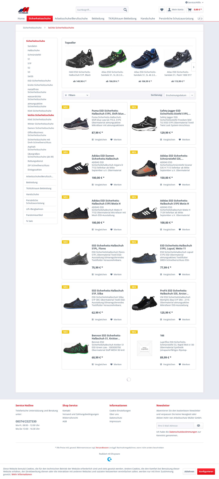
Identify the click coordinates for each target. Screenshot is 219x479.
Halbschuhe (34, 50)
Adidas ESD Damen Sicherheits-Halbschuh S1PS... (105, 157)
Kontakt (66, 410)
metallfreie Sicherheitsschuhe (37, 91)
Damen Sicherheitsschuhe (41, 128)
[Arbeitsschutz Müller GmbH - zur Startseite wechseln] (23, 10)
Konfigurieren (206, 471)
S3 (29, 72)
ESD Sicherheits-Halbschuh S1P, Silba (108, 292)
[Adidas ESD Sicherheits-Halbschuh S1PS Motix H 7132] (76, 213)
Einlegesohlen (35, 169)
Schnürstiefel (34, 54)
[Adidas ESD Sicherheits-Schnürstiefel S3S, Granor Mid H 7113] (144, 168)
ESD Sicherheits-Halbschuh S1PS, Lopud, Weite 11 (176, 247)
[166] (144, 348)
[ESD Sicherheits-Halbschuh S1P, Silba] (76, 303)
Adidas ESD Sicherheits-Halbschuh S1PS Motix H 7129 (174, 202)
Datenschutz (116, 417)
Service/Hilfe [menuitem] (194, 2)
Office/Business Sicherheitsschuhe (37, 134)
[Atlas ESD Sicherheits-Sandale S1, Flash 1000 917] (178, 58)
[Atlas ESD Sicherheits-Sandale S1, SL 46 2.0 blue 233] (145, 58)
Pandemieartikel (34, 215)
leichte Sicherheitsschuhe (41, 115)
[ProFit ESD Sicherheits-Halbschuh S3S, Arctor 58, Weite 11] (144, 303)
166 (162, 335)
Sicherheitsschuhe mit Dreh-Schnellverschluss (39, 141)
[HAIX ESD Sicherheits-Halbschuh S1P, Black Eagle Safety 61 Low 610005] (80, 58)
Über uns (114, 414)
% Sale (29, 221)
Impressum (115, 421)
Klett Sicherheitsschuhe (39, 110)
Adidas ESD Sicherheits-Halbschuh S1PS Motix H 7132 (106, 202)
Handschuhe (32, 194)
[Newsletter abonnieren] (198, 426)
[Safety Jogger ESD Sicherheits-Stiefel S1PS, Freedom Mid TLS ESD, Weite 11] (144, 123)
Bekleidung (32, 182)
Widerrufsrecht (70, 417)
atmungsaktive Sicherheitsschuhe (37, 105)
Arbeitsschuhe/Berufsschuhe (40, 176)
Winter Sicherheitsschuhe (40, 123)
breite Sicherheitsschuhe (40, 85)
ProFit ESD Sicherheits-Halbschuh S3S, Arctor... (174, 292)
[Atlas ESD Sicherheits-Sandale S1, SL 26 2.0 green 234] (112, 58)
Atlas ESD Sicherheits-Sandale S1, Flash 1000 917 (177, 73)
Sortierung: (156, 95)
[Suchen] (125, 10)
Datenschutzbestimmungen (183, 431)
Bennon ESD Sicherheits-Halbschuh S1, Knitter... (106, 337)
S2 (29, 67)
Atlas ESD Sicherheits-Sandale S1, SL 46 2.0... (145, 73)
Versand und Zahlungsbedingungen (81, 414)
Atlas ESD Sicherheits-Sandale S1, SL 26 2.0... (112, 73)
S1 (29, 59)
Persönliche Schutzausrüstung (35, 202)
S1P (29, 63)
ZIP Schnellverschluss (38, 165)
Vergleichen (100, 139)
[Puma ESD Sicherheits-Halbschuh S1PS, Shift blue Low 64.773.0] (76, 123)
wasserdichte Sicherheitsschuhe (37, 98)
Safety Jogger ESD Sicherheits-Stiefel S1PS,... (175, 112)
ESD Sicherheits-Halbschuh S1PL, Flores (108, 247)
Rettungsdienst (35, 161)
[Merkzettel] (162, 10)
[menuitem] (102, 10)
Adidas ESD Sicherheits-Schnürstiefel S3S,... (174, 157)
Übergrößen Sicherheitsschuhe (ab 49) (40, 155)
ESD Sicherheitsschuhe (39, 80)
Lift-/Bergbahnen (34, 209)
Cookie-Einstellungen (120, 410)
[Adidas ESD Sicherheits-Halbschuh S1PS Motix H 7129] (144, 213)
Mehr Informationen (22, 474)
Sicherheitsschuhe (35, 41)
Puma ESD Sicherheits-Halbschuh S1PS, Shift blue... (109, 112)
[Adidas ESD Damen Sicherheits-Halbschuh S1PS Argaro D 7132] (76, 168)
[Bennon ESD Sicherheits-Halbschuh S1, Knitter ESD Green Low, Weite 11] (76, 348)
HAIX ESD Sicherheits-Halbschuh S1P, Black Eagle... (80, 74)
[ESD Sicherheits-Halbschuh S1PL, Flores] (76, 258)
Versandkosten (102, 447)
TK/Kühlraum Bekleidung (38, 188)
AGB (65, 421)
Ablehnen (189, 471)
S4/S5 (30, 76)
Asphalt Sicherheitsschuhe (37, 148)
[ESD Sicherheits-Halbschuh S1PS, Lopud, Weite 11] (144, 258)
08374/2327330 (26, 421)
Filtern (71, 95)
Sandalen (32, 46)
